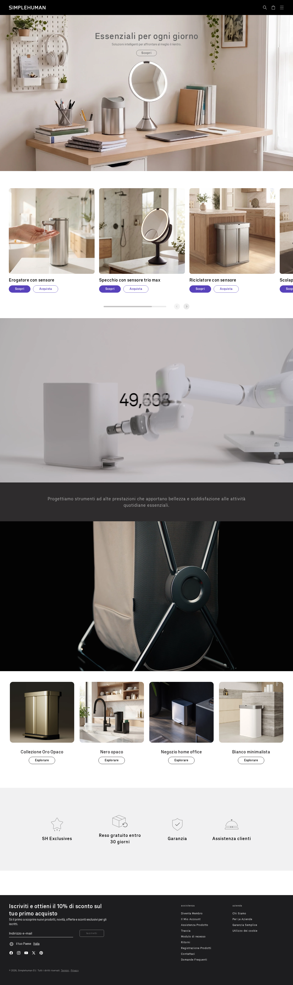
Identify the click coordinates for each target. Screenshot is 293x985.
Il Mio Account (191, 919)
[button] (265, 7)
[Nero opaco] (112, 723)
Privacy (75, 970)
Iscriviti (91, 933)
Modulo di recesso (193, 936)
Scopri (146, 53)
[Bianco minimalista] (251, 723)
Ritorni (185, 942)
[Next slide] (186, 306)
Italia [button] (36, 944)
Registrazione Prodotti (196, 948)
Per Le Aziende (242, 919)
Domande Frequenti (194, 959)
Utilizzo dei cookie (245, 930)
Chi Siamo (239, 913)
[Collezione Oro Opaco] (42, 723)
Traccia (185, 930)
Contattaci (188, 953)
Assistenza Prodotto (194, 925)
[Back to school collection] (146, 36)
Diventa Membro (192, 913)
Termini (65, 970)
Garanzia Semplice (245, 925)
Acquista (45, 289)
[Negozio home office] (181, 723)
